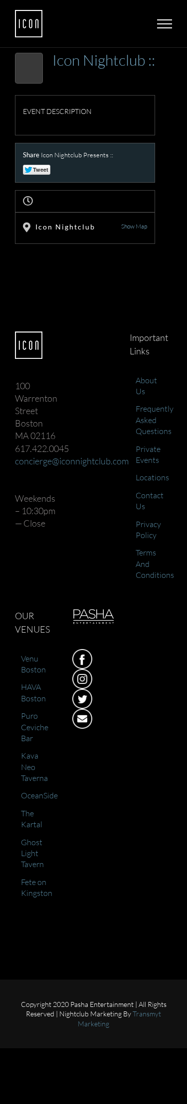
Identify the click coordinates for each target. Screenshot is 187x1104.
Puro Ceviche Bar (34, 727)
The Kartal (31, 818)
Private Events (148, 454)
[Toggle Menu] (164, 23)
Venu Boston (33, 664)
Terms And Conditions (151, 564)
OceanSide (36, 795)
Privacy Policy (148, 529)
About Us (146, 385)
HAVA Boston (33, 692)
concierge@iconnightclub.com (72, 460)
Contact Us (150, 500)
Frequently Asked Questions (151, 420)
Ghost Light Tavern (32, 853)
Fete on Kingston (36, 887)
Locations (151, 477)
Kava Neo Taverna (34, 767)
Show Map (134, 226)
